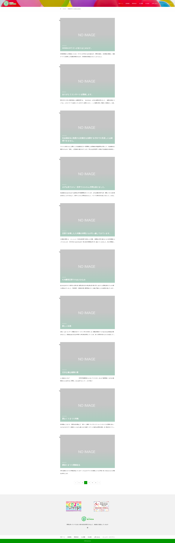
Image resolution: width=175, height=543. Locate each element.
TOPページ (120, 3)
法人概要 (141, 3)
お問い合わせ (155, 3)
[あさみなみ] (10, 3)
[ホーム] (60, 8)
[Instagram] (87, 527)
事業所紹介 (134, 3)
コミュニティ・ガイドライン (166, 3)
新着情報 (127, 3)
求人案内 (147, 3)
